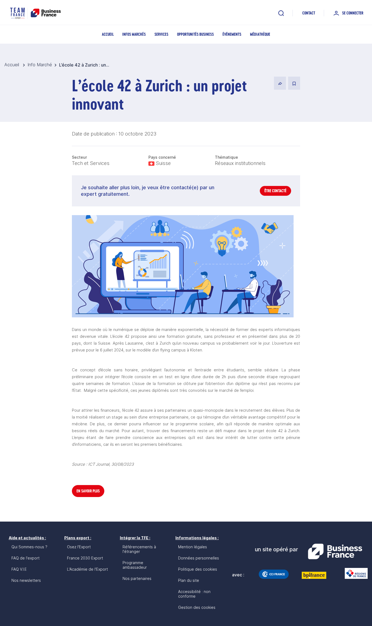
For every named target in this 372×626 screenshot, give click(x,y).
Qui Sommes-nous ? (29, 546)
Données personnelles (198, 558)
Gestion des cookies (196, 607)
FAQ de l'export (25, 558)
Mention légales (192, 546)
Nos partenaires (137, 578)
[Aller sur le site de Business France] (335, 551)
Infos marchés (134, 34)
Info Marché (40, 64)
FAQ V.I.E (19, 569)
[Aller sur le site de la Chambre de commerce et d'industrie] (274, 574)
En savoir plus (88, 490)
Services (161, 34)
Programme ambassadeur (135, 565)
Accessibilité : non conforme (194, 593)
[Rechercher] (281, 13)
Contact (308, 13)
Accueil (108, 34)
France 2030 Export (85, 558)
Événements (231, 34)
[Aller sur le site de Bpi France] (314, 575)
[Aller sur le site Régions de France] (353, 573)
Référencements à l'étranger (139, 549)
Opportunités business (195, 34)
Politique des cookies (197, 569)
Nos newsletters (26, 580)
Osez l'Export (79, 546)
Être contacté (275, 190)
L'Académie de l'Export (87, 569)
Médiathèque (260, 34)
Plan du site (188, 580)
